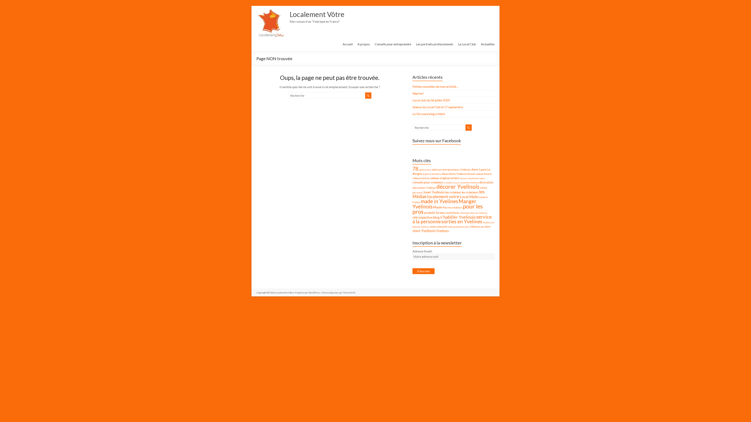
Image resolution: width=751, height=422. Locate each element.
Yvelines (442, 231)
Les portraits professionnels (434, 44)
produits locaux (434, 212)
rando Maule (452, 212)
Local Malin (469, 197)
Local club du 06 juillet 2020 (431, 100)
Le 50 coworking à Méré (428, 114)
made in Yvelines (439, 201)
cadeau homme (420, 178)
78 (415, 168)
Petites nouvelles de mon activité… (435, 86)
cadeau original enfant (444, 178)
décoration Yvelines (424, 187)
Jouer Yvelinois (434, 192)
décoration (486, 182)
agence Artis (425, 169)
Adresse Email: (422, 251)
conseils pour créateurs (427, 182)
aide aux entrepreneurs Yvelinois (451, 169)
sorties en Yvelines (461, 221)
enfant (483, 187)
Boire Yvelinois (458, 173)
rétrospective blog (426, 217)
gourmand (417, 192)
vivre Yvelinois (424, 231)
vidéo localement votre (459, 226)
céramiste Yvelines (469, 182)
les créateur (453, 192)
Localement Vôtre (317, 14)
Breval (471, 173)
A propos (364, 44)
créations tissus (451, 182)
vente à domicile (438, 226)
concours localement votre (472, 178)
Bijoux (445, 174)
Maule (437, 207)
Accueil (348, 44)
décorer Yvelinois (458, 186)
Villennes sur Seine (480, 226)
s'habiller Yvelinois (458, 217)
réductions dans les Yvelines (473, 213)
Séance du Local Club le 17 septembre (437, 107)
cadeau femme (483, 174)
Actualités (488, 44)
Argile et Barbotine (432, 174)
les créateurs (470, 192)
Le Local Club (467, 44)
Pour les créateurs (452, 207)
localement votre (443, 196)
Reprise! (418, 93)
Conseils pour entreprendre (393, 44)
